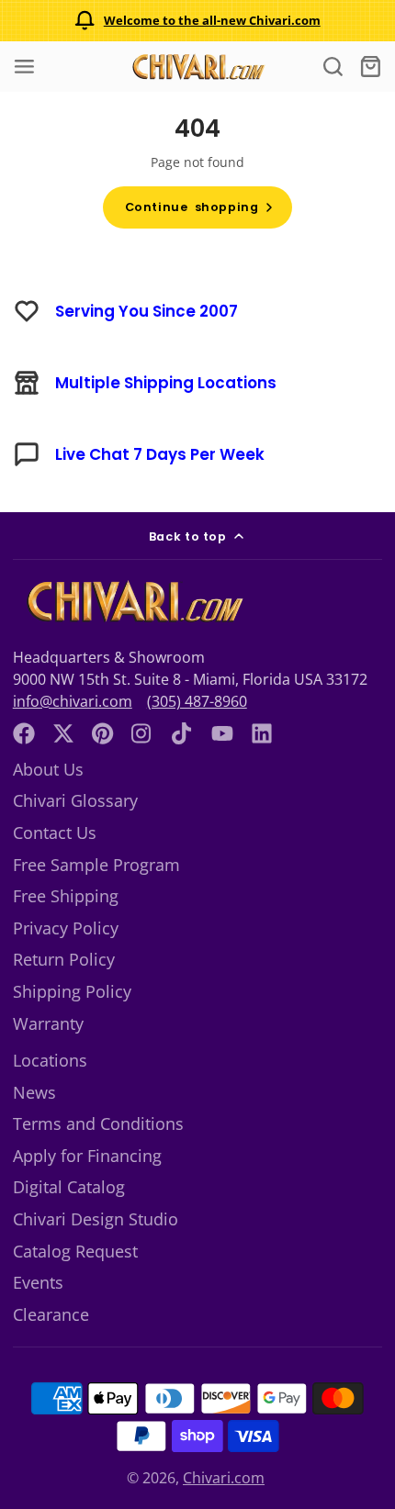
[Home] (197, 66)
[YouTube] (222, 733)
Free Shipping (65, 896)
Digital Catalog (69, 1187)
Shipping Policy (72, 991)
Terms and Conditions (98, 1123)
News (34, 1092)
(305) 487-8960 (197, 701)
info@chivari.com (72, 701)
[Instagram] (142, 733)
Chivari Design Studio (95, 1219)
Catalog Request (75, 1251)
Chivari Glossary (75, 800)
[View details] (133, 602)
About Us (48, 769)
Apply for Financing (87, 1156)
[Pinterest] (103, 733)
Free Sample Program (96, 865)
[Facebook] (24, 733)
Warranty (48, 1023)
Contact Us (54, 833)
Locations (50, 1060)
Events (38, 1282)
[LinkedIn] (262, 733)
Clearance (51, 1314)
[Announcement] (197, 20)
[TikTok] (183, 733)
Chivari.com (224, 1478)
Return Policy (64, 959)
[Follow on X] (63, 733)
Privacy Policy (65, 928)
